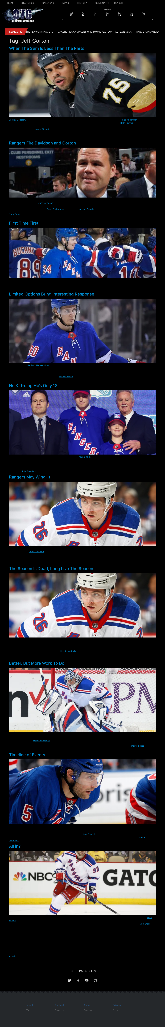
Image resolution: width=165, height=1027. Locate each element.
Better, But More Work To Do (36, 663)
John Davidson (45, 203)
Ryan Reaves (126, 123)
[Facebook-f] (78, 980)
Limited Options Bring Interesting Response (51, 294)
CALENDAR (48, 3)
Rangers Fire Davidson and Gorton (42, 143)
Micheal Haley (66, 376)
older (13, 956)
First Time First (23, 223)
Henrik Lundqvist (68, 651)
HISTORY (82, 3)
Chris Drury (14, 214)
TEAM (10, 3)
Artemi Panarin (86, 209)
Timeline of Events (27, 754)
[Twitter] (69, 980)
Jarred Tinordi (42, 129)
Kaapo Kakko (85, 457)
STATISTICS (27, 3)
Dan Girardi (89, 834)
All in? (15, 846)
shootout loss (137, 745)
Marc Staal (144, 923)
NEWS (65, 3)
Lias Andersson (129, 119)
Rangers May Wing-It (29, 477)
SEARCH (118, 3)
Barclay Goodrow (17, 119)
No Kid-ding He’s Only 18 (33, 385)
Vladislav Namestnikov (38, 365)
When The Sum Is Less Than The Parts (46, 48)
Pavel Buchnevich (55, 209)
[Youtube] (87, 980)
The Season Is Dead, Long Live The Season (51, 568)
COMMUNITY (102, 3)
